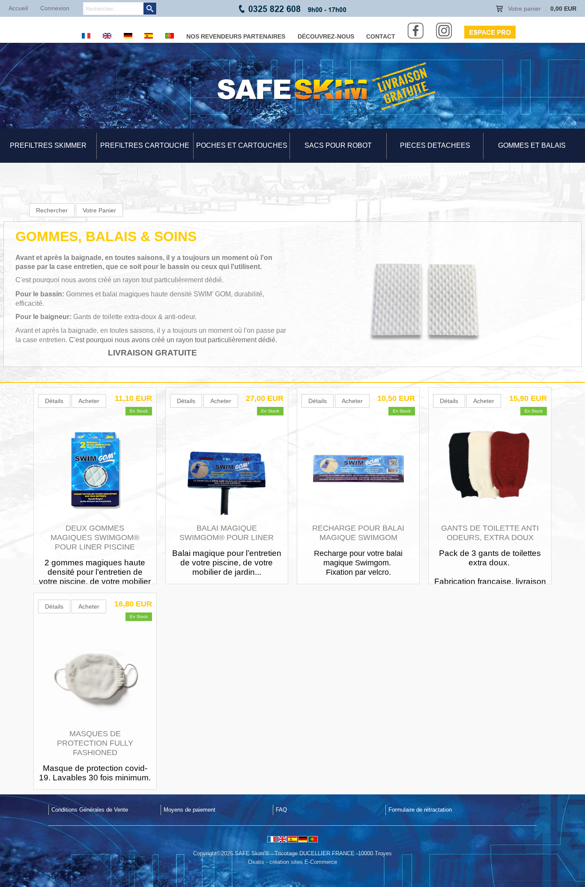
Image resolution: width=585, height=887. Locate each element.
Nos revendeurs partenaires (235, 36)
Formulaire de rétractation (420, 809)
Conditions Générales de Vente (89, 809)
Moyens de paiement (189, 809)
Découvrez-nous (326, 36)
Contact (380, 36)
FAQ (281, 809)
